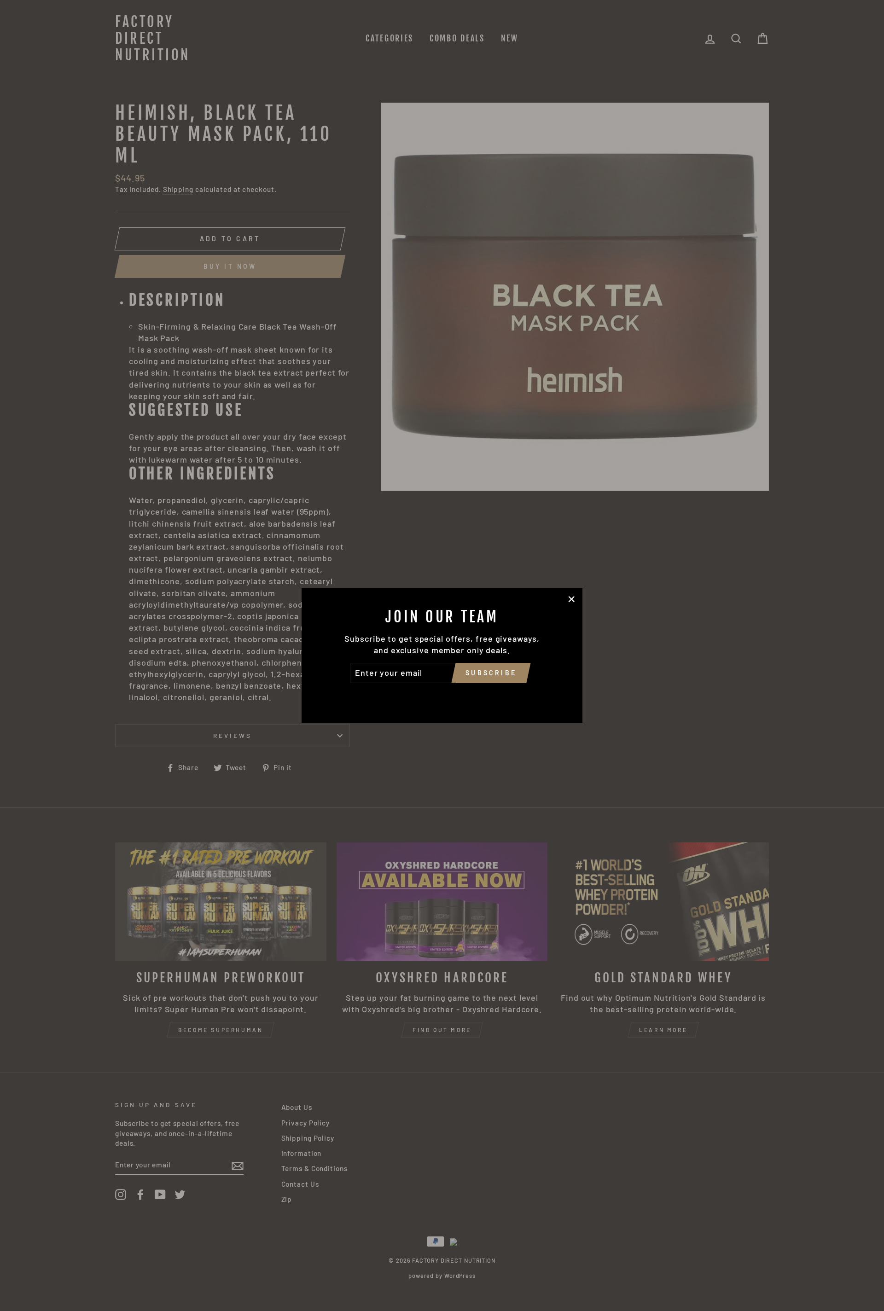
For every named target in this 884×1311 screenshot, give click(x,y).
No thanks (442, 696)
